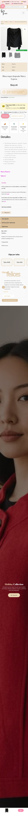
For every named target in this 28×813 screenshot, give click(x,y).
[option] (14, 285)
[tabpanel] (14, 195)
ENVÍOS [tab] (4, 183)
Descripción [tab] (5, 219)
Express (14, 64)
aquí (5, 201)
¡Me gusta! (7, 212)
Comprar (5, 116)
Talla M (13, 67)
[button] (25, 29)
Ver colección (14, 595)
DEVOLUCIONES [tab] (6, 207)
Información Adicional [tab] (8, 222)
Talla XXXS (6, 262)
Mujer (6, 21)
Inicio (2, 21)
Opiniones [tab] (5, 226)
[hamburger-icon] (23, 12)
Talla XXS (19, 262)
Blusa (11, 21)
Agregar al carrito (17, 116)
